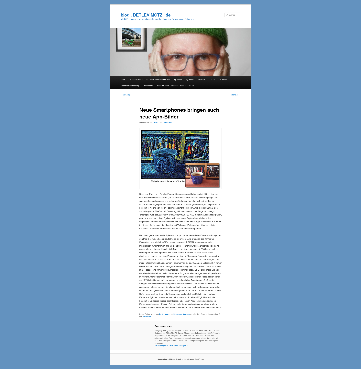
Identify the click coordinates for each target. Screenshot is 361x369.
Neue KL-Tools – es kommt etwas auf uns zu (175, 85)
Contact (213, 79)
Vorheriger (126, 94)
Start (123, 79)
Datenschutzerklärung (130, 85)
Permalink (147, 316)
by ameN (178, 79)
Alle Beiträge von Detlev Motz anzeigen (171, 345)
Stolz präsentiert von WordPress (191, 359)
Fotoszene (177, 314)
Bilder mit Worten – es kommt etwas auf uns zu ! (150, 79)
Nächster (235, 94)
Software (186, 314)
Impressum (148, 85)
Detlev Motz (167, 122)
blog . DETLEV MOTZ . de (146, 15)
